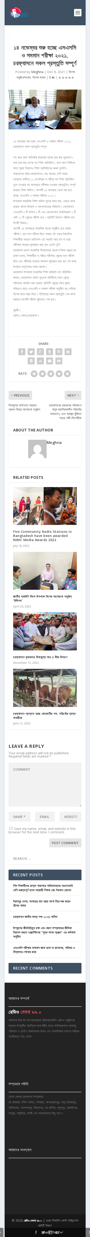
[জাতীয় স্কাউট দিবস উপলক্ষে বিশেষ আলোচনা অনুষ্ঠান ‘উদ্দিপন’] (45, 571)
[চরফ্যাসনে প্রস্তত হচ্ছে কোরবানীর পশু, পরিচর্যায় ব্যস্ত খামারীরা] (45, 688)
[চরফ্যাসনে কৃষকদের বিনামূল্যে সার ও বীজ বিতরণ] (45, 632)
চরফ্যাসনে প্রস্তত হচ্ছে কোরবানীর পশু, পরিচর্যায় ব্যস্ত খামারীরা (44, 715)
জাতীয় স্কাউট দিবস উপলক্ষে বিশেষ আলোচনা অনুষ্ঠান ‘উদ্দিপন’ (42, 598)
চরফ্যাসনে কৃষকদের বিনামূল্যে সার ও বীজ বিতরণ (40, 657)
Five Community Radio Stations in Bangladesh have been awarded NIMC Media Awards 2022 (42, 535)
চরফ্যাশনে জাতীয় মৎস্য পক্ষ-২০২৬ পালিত (35, 916)
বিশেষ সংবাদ (39, 77)
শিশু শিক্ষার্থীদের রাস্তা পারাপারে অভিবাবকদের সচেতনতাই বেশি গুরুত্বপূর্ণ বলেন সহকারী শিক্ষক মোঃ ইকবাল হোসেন (43, 887)
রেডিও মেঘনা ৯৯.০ (33, 1220)
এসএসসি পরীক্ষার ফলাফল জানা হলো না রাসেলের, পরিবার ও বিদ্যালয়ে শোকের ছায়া (44, 949)
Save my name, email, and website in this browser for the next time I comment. (42, 830)
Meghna (37, 72)
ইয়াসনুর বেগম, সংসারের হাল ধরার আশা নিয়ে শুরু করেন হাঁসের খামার (41, 903)
